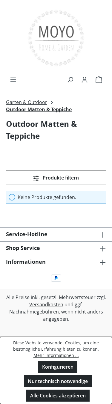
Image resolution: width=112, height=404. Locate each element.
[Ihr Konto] (84, 79)
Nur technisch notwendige (58, 381)
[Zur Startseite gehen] (56, 38)
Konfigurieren (57, 367)
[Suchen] (70, 79)
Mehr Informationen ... (56, 355)
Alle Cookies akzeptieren (58, 395)
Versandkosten (46, 304)
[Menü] (13, 79)
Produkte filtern (60, 177)
